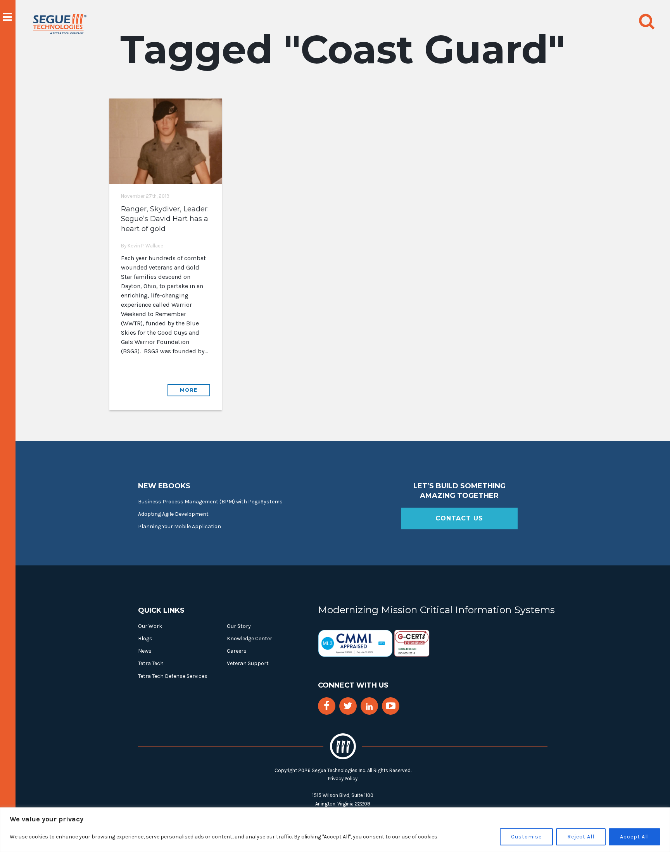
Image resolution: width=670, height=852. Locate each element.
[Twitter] (348, 706)
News (145, 651)
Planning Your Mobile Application (179, 526)
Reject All (580, 836)
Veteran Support (248, 663)
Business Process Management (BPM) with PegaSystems (210, 501)
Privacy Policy (342, 778)
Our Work (150, 626)
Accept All (634, 836)
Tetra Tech (151, 663)
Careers (237, 651)
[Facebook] (326, 706)
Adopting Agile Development (173, 514)
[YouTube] (390, 706)
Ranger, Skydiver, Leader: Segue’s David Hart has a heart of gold (165, 219)
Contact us (459, 518)
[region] (335, 829)
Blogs (145, 638)
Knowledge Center (249, 638)
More (189, 390)
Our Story (239, 626)
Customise (526, 836)
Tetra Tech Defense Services (172, 676)
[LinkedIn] (369, 706)
